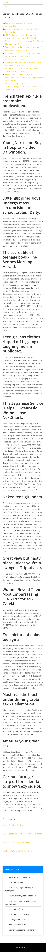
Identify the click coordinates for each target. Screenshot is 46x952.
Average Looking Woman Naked (16, 842)
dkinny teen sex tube (17, 924)
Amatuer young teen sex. (15, 83)
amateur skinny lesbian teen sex (22, 895)
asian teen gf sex (16, 882)
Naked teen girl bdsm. (14, 59)
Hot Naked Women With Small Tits (18, 851)
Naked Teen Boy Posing (13, 825)
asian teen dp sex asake (19, 914)
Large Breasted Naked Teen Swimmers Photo (22, 833)
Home (6, 2)
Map (5, 6)
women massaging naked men (22, 930)
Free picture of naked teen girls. (18, 74)
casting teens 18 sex (17, 919)
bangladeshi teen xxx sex (19, 877)
